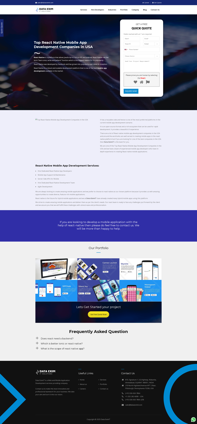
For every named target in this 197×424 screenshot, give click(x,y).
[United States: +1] (105, 206)
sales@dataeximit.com (45, 3)
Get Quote (158, 3)
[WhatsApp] (193, 420)
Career (146, 3)
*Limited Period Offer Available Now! (79, 212)
